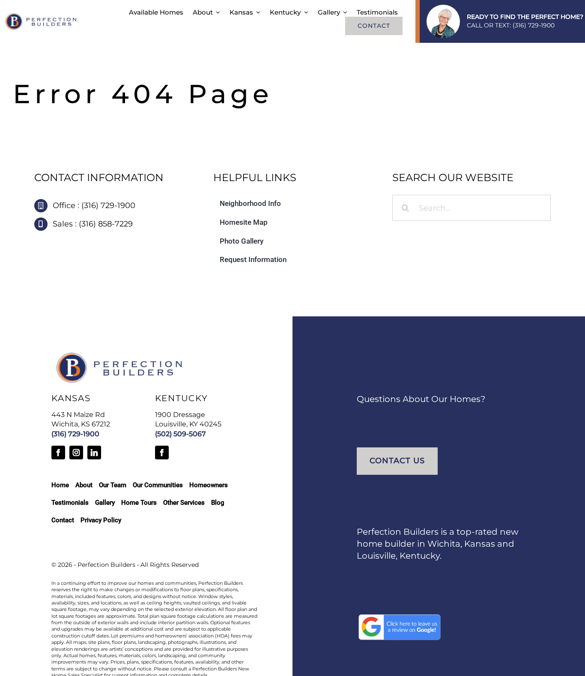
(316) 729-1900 (534, 25)
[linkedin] (94, 452)
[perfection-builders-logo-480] (41, 16)
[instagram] (76, 452)
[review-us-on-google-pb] (399, 617)
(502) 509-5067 (180, 434)
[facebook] (58, 452)
